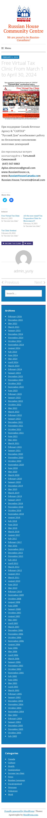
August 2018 (14, 517)
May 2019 (12, 489)
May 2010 (12, 588)
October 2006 (14, 637)
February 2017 (15, 542)
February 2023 (15, 394)
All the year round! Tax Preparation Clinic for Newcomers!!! (33, 218)
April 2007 (13, 623)
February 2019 (15, 496)
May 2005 (12, 683)
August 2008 (14, 602)
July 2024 (12, 351)
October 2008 (14, 598)
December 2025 (15, 320)
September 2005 (16, 672)
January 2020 (14, 482)
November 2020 (15, 457)
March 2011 (13, 577)
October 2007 (14, 612)
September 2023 (16, 386)
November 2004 (15, 704)
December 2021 (15, 422)
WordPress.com (30, 814)
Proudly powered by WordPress (19, 811)
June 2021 (13, 436)
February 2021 (15, 447)
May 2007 (12, 619)
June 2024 (13, 355)
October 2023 (14, 383)
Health (11, 766)
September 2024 (16, 344)
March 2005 (13, 690)
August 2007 (14, 616)
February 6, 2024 (10, 57)
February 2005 (15, 693)
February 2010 (15, 591)
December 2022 (15, 401)
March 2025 (13, 327)
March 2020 (13, 475)
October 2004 (14, 707)
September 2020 (16, 464)
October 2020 (14, 461)
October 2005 (14, 669)
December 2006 (15, 630)
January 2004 (14, 722)
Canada (11, 759)
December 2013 (15, 552)
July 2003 (12, 736)
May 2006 (12, 651)
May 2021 (12, 439)
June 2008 (13, 605)
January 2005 (14, 697)
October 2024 (14, 341)
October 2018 (14, 510)
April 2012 (13, 563)
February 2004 (15, 718)
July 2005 (12, 676)
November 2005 (15, 665)
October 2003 (14, 732)
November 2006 (15, 633)
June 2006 (13, 647)
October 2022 (14, 404)
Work (10, 794)
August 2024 (14, 348)
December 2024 (15, 334)
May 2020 (12, 471)
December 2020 (15, 454)
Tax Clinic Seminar (8, 230)
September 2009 (16, 595)
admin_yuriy (23, 270)
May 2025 (12, 323)
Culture (11, 762)
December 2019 (15, 485)
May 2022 (12, 408)
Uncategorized (15, 783)
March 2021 (13, 443)
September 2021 (16, 432)
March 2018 (13, 531)
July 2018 (12, 521)
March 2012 (13, 566)
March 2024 (13, 365)
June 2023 (13, 390)
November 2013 (15, 556)
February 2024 (15, 369)
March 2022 (13, 411)
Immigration (14, 769)
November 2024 (15, 337)
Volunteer (13, 790)
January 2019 (14, 499)
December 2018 (15, 503)
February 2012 (15, 570)
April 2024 (13, 362)
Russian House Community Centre (23, 28)
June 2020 (13, 468)
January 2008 (14, 609)
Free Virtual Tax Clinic (10, 215)
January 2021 (14, 450)
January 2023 (14, 397)
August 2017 (14, 535)
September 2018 (16, 513)
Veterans (12, 787)
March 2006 (13, 658)
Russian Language (16, 780)
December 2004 (15, 700)
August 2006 (14, 644)
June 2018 (13, 524)
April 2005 (13, 686)
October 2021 (14, 429)
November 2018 (15, 506)
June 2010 (13, 584)
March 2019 (13, 492)
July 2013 (12, 559)
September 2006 (16, 640)
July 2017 (12, 538)
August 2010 (14, 581)
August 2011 (14, 573)
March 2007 (13, 626)
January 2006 (14, 662)
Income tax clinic (13, 243)
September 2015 (16, 549)
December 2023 (15, 376)
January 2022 (14, 418)
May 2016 (12, 545)
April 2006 (13, 655)
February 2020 (15, 478)
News (29, 243)
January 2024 (14, 372)
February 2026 (15, 316)
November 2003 (15, 729)
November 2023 (15, 379)
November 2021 (15, 425)
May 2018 (12, 528)
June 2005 (13, 679)
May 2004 (12, 715)
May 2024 (12, 358)
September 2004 (16, 711)
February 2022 (15, 415)
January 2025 (14, 330)
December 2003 (15, 725)
